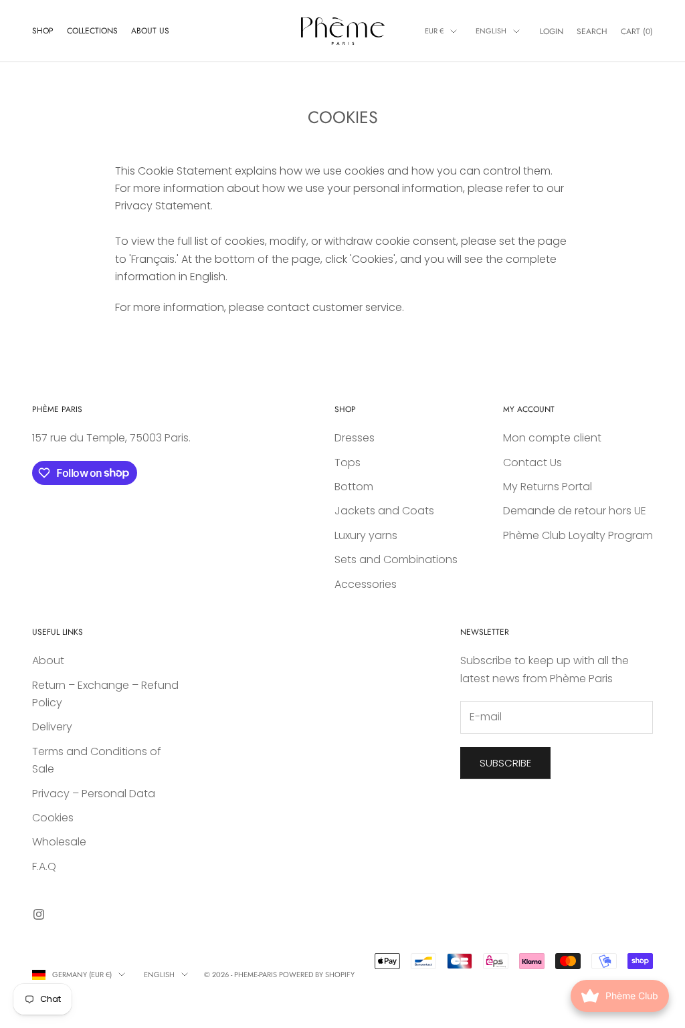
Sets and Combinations (396, 559)
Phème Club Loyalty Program (578, 535)
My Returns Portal (547, 486)
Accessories (365, 584)
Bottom (353, 486)
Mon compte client (552, 437)
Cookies (53, 817)
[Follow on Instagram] (38, 914)
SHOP (43, 31)
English (491, 30)
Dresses (354, 437)
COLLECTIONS (92, 31)
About (48, 660)
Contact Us (532, 462)
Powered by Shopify (317, 974)
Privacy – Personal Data (93, 793)
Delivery (52, 726)
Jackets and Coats (384, 510)
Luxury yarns (365, 535)
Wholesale (59, 841)
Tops (347, 462)
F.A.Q (44, 866)
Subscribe (505, 763)
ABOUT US (150, 31)
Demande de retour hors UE (574, 510)
